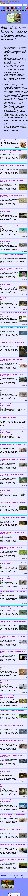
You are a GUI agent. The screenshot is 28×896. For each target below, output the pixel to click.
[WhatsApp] (23, 8)
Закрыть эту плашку (13, 895)
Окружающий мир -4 (18, 877)
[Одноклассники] (6, 8)
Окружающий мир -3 (6, 877)
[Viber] (20, 8)
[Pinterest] (27, 8)
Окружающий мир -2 (18, 875)
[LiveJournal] (16, 8)
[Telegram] (25, 8)
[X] (8, 8)
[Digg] (12, 8)
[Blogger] (10, 8)
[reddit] (14, 8)
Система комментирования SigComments (8, 137)
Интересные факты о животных (9, 2)
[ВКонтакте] (4, 8)
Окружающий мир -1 (6, 875)
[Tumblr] (18, 8)
